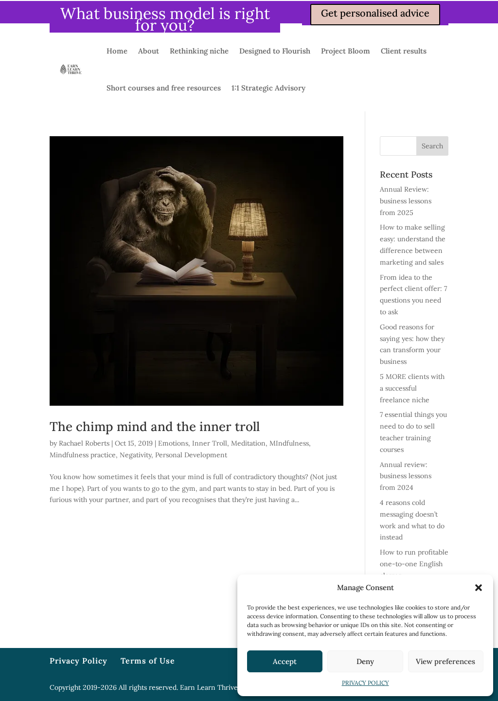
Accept (285, 661)
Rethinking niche (199, 50)
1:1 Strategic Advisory (268, 87)
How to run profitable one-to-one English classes (414, 564)
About (148, 50)
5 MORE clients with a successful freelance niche (412, 388)
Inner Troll (209, 443)
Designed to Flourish (274, 50)
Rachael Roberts (84, 443)
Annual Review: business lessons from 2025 (405, 201)
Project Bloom (345, 50)
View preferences (445, 661)
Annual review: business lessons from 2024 (405, 476)
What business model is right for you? (165, 19)
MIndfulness (289, 443)
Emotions (173, 443)
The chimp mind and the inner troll (155, 426)
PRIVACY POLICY (365, 682)
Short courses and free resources (164, 87)
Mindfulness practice (83, 454)
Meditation (248, 443)
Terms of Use (148, 660)
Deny (365, 661)
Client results (404, 50)
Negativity (135, 454)
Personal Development (191, 454)
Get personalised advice (375, 13)
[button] (478, 588)
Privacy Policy (78, 660)
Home (117, 50)
